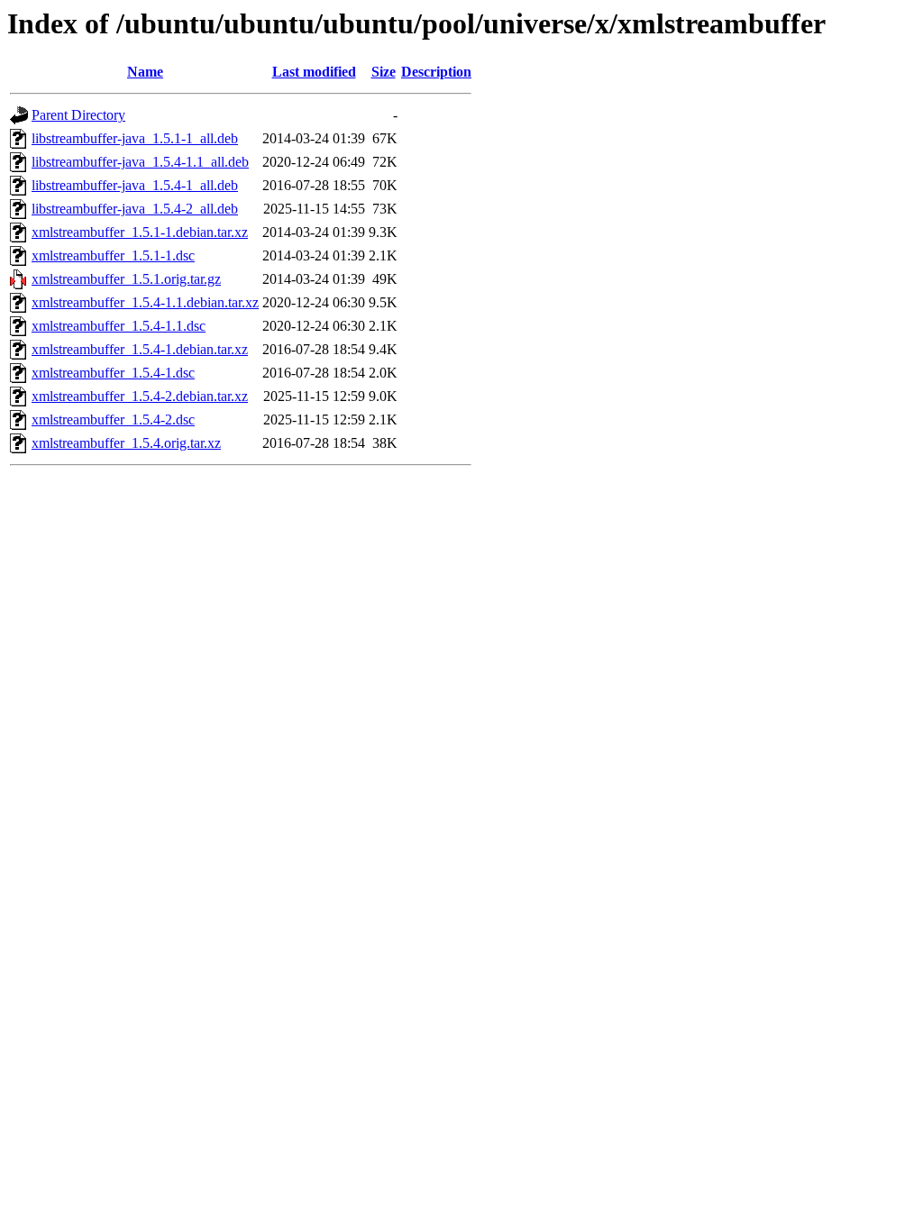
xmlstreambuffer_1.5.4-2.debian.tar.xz (140, 396)
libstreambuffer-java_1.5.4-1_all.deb (135, 185)
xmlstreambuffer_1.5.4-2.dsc (113, 419)
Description (436, 71)
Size (383, 71)
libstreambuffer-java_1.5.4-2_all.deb (135, 208)
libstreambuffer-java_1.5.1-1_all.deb (135, 138)
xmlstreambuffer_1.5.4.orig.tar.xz (126, 443)
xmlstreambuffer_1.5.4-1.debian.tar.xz (140, 349)
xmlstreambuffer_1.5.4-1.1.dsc (119, 325)
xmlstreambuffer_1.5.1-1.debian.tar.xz (140, 232)
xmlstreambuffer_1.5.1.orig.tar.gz (126, 279)
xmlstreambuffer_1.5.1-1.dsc (113, 255)
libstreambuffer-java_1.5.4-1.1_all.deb (140, 161)
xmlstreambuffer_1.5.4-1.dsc (113, 372)
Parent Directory (78, 115)
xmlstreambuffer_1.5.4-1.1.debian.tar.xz (145, 302)
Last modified (314, 71)
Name (145, 71)
